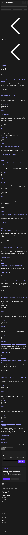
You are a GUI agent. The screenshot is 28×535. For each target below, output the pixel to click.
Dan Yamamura (12, 154)
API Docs (4, 522)
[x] (8, 492)
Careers (3, 513)
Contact (3, 515)
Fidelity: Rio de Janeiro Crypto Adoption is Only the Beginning (14, 377)
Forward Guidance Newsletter (7, 95)
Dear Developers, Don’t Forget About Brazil (10, 146)
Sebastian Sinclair (5, 272)
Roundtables (4, 503)
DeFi (2, 358)
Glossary (4, 531)
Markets (2, 278)
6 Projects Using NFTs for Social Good (9, 230)
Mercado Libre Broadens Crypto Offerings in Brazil (11, 265)
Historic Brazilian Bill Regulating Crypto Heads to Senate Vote (13, 344)
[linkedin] (6, 492)
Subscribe (21, 461)
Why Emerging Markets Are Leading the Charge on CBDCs (13, 280)
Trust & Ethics (5, 524)
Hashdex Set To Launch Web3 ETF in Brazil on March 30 (13, 329)
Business (2, 77)
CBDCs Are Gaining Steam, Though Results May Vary (12, 199)
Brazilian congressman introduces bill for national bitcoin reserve (14, 97)
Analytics (4, 506)
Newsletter (3, 439)
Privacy (3, 526)
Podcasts (4, 497)
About (3, 511)
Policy (14, 95)
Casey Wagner (5, 104)
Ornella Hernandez (6, 239)
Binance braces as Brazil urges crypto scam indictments (12, 131)
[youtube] (3, 492)
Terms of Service (5, 529)
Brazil (4, 65)
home (4, 12)
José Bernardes (5, 154)
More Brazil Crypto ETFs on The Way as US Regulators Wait (13, 393)
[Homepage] (7, 2)
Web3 (2, 228)
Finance (2, 110)
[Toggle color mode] (25, 2)
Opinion (2, 143)
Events (3, 501)
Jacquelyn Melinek (6, 435)
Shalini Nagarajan (5, 257)
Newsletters (4, 499)
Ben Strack (4, 122)
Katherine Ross (5, 137)
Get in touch (15, 479)
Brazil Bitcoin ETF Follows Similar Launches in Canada (12, 409)
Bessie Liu (4, 205)
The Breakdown (4, 442)
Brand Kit (4, 517)
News (4, 39)
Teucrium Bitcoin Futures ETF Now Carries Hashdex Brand (13, 313)
